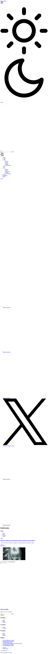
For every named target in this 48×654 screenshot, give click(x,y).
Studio (4, 627)
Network (4, 628)
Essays (6, 162)
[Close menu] (0, 150)
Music (4, 157)
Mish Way (2, 544)
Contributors (5, 175)
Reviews (6, 161)
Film (4, 166)
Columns (6, 164)
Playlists (6, 163)
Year (9, 561)
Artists (4, 536)
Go (13, 561)
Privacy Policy (5, 648)
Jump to (1, 561)
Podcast (4, 174)
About (4, 176)
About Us (4, 647)
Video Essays (7, 171)
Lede (11, 652)
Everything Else (8, 165)
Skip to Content (3, 0)
